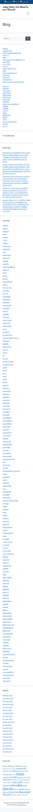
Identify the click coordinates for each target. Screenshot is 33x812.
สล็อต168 (6, 88)
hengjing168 (7, 305)
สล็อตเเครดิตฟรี (8, 628)
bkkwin (5, 279)
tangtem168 (7, 492)
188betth (6, 231)
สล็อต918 (6, 598)
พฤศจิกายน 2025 (8, 722)
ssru (4, 489)
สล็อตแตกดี (6, 631)
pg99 (4, 71)
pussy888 (6, 62)
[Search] (27, 39)
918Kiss (5, 243)
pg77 (4, 373)
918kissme (6, 249)
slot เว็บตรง (6, 91)
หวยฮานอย (6, 640)
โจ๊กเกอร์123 (7, 681)
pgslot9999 (7, 391)
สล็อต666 (6, 589)
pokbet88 (6, 403)
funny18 (5, 294)
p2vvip (5, 353)
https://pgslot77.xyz (9, 69)
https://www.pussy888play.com (14, 60)
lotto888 (5, 344)
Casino (5, 285)
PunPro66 (6, 406)
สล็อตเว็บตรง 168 (8, 625)
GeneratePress (21, 805)
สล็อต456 (6, 583)
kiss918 (5, 124)
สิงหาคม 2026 (7, 695)
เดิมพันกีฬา (6, 651)
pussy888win (7, 424)
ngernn (5, 350)
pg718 (5, 370)
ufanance (6, 524)
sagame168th (7, 444)
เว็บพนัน (5, 657)
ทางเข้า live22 (7, 542)
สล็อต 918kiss (7, 577)
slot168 (5, 468)
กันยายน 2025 (7, 728)
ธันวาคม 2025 (7, 719)
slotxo (5, 113)
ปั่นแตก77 (6, 563)
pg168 (5, 367)
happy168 (6, 302)
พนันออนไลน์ (7, 566)
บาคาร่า (5, 111)
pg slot (5, 66)
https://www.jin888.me (11, 104)
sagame (5, 438)
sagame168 (7, 441)
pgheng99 (8, 774)
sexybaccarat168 (9, 459)
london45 (6, 341)
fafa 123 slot (7, 288)
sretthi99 (6, 483)
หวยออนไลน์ (7, 637)
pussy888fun (7, 418)
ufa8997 (6, 509)
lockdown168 (7, 335)
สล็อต (4, 574)
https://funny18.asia (10, 122)
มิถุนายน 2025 (7, 737)
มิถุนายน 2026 (7, 701)
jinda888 (6, 314)
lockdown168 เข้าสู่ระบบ (11, 338)
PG (4, 356)
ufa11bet (6, 504)
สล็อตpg (5, 607)
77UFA (5, 240)
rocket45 (6, 430)
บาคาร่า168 (7, 64)
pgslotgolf (6, 400)
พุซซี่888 (5, 108)
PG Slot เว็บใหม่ (8, 362)
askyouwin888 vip (9, 267)
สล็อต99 (5, 106)
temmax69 (6, 498)
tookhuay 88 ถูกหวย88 (10, 501)
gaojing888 (6, 296)
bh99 (4, 273)
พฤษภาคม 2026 (8, 704)
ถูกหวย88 (6, 539)
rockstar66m (7, 433)
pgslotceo (6, 394)
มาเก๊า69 (6, 572)
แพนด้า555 (6, 678)
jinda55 (5, 311)
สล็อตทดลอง (7, 115)
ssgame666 (7, 486)
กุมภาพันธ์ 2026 (8, 713)
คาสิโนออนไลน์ (8, 533)
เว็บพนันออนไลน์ (8, 660)
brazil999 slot (7, 282)
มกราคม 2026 (7, 716)
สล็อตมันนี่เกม (7, 613)
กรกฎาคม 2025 (8, 734)
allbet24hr (6, 258)
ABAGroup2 (7, 255)
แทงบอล (5, 669)
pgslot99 (6, 388)
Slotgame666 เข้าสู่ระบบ (11, 471)
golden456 (6, 299)
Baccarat (6, 270)
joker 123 (6, 55)
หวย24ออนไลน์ (8, 634)
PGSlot (5, 382)
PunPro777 (6, 409)
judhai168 (6, 100)
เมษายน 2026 (7, 707)
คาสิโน (5, 530)
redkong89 (6, 427)
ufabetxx (6, 518)
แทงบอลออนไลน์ (8, 672)
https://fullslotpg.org (10, 73)
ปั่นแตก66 (6, 560)
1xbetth (5, 237)
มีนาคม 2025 (7, 746)
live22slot (6, 75)
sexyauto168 (7, 456)
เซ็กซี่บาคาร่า (7, 648)
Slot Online (6, 465)
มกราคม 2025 (7, 752)
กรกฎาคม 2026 (8, 698)
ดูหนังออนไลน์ (7, 51)
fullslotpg (6, 291)
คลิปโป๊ (5, 117)
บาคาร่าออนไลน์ (8, 554)
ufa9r (4, 512)
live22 (5, 329)
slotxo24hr (6, 477)
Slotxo (5, 474)
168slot (5, 226)
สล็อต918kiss (7, 601)
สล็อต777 (6, 592)
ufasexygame (7, 527)
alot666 (5, 261)
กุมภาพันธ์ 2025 (8, 749)
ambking (6, 264)
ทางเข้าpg (6, 545)
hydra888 (6, 308)
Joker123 (6, 317)
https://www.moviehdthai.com (13, 82)
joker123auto (7, 320)
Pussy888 (6, 415)
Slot (4, 462)
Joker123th (6, 323)
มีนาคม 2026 (7, 710)
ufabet (5, 515)
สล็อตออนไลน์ (7, 616)
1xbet (5, 119)
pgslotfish (6, 397)
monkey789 (7, 347)
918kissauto (7, 246)
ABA (4, 252)
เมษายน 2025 (7, 743)
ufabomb (6, 521)
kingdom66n (7, 326)
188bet (5, 228)
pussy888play (7, 421)
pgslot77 (6, 385)
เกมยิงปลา (6, 643)
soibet (5, 480)
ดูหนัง (4, 57)
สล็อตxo (5, 610)
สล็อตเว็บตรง (7, 93)
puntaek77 (6, 412)
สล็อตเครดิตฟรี (7, 619)
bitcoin (5, 276)
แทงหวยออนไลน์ (8, 675)
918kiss (5, 48)
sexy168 (5, 450)
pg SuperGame (8, 365)
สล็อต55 (5, 586)
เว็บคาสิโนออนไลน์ (9, 654)
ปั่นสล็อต (5, 557)
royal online (7, 435)
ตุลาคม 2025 (7, 725)
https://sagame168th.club (12, 53)
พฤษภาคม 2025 (8, 740)
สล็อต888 (6, 102)
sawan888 (6, 447)
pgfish (5, 379)
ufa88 (5, 506)
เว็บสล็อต (6, 663)
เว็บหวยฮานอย (7, 666)
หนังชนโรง (6, 77)
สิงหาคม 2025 (7, 731)
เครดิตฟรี (6, 645)
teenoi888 (6, 495)
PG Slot (5, 359)
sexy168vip (6, 453)
